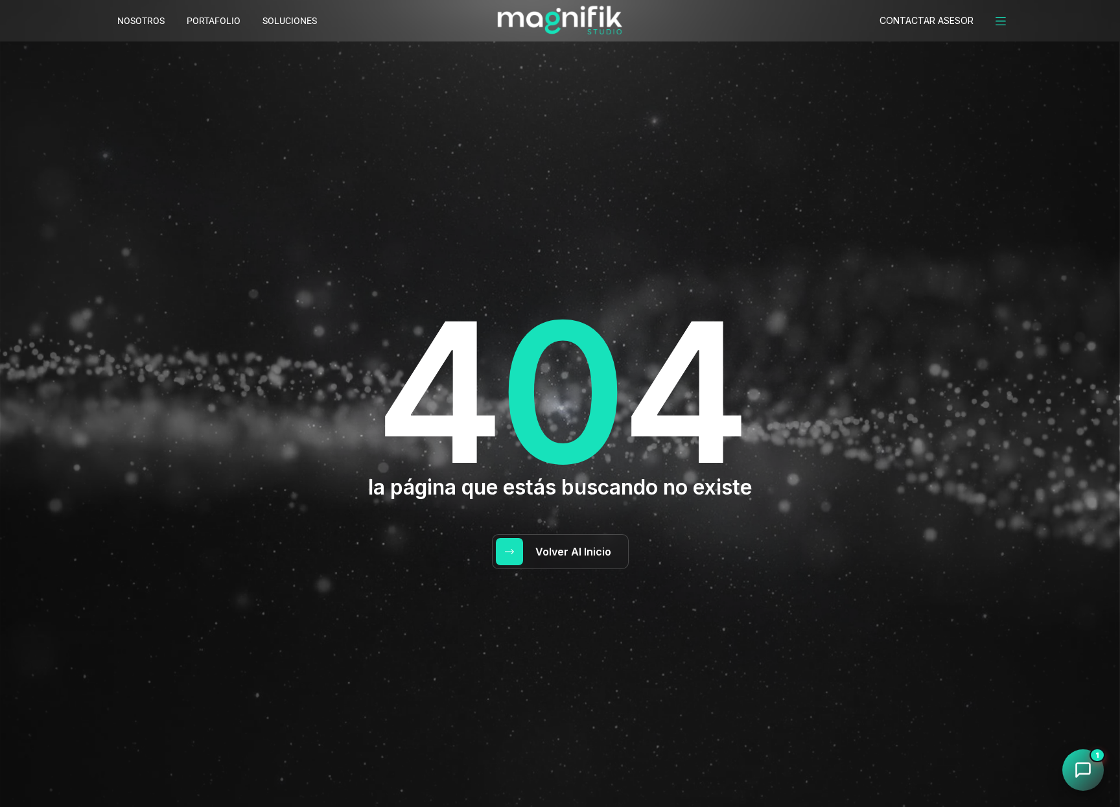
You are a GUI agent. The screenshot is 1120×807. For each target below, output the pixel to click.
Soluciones (289, 21)
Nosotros (141, 21)
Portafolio (213, 21)
